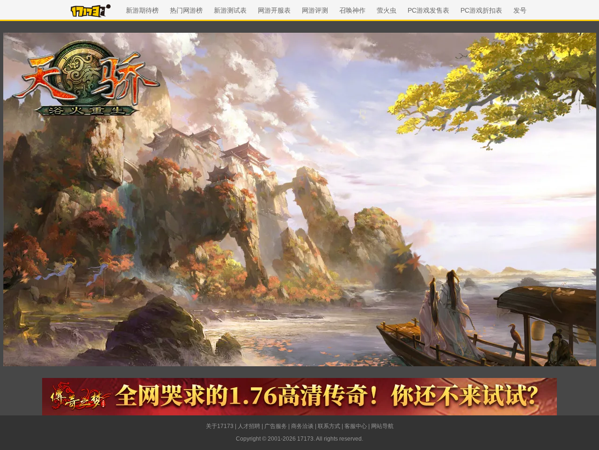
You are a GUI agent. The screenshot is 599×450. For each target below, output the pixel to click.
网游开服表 (274, 10)
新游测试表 (230, 10)
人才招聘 (249, 426)
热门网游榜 (186, 10)
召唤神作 (352, 10)
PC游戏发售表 (428, 10)
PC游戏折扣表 (481, 10)
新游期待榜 (142, 10)
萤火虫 (386, 10)
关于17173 (220, 426)
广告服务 (275, 426)
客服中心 (355, 426)
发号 (519, 10)
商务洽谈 (302, 426)
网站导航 (382, 426)
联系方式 (329, 426)
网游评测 (315, 10)
